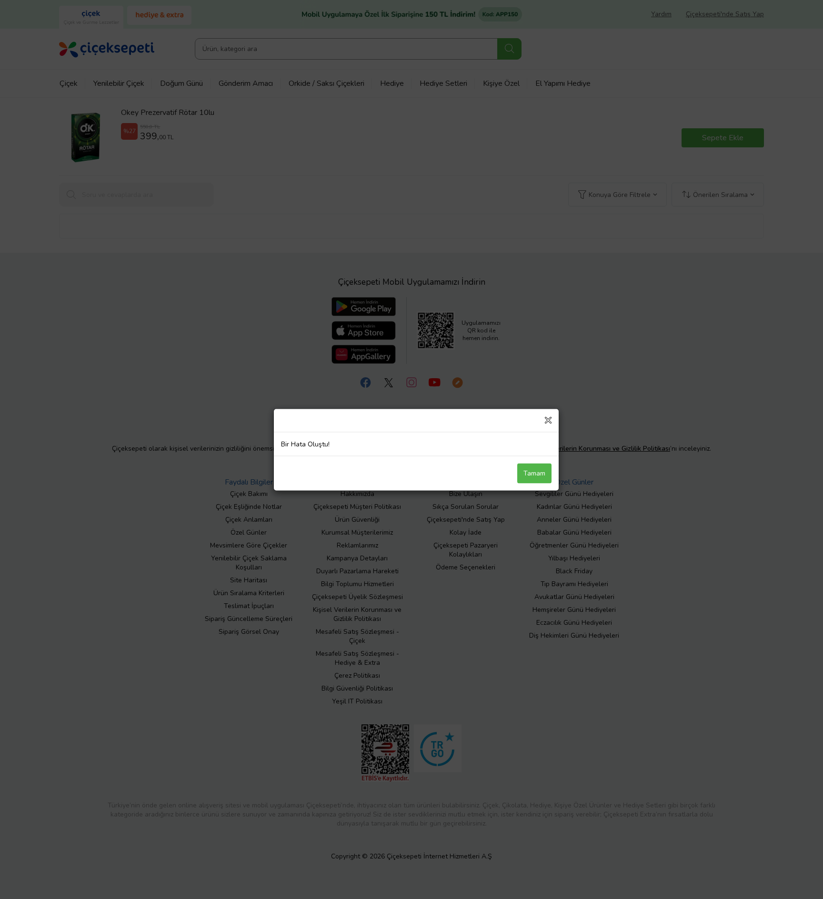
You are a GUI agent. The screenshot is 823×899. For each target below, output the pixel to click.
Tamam (534, 472)
